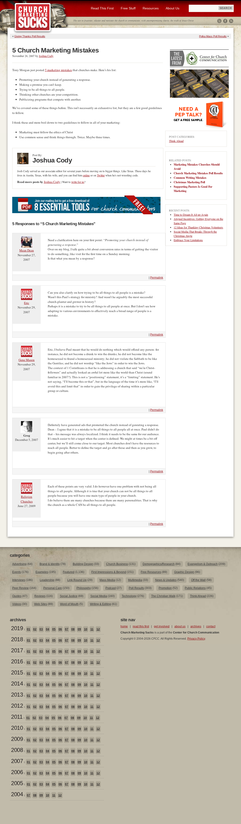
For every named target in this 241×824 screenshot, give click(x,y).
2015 (17, 672)
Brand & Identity (50, 564)
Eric (26, 303)
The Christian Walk (163, 596)
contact (210, 626)
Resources (151, 8)
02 (34, 629)
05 (54, 629)
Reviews (39, 596)
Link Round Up (77, 580)
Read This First (102, 8)
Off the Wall (198, 580)
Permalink (156, 277)
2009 (17, 739)
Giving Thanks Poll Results (29, 36)
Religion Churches (27, 499)
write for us (77, 182)
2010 (17, 728)
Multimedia (135, 580)
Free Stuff (128, 8)
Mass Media (107, 580)
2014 (17, 683)
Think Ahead (176, 141)
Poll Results (136, 588)
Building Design (83, 564)
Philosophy (83, 588)
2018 (17, 639)
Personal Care (52, 588)
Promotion (165, 588)
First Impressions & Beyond (108, 572)
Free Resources (151, 572)
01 (28, 629)
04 (47, 629)
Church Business (117, 564)
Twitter (219, 21)
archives (195, 626)
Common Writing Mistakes (190, 178)
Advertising (19, 564)
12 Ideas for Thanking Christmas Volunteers (198, 227)
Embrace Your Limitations (188, 240)
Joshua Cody (46, 56)
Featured (68, 572)
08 (73, 629)
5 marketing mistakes (58, 70)
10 (85, 629)
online (86, 175)
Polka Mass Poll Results (213, 36)
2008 (17, 750)
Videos (16, 604)
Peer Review (20, 588)
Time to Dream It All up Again (191, 214)
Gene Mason (27, 360)
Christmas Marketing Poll (189, 182)
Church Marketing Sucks (32, 17)
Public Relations (195, 588)
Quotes (16, 596)
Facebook (225, 21)
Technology (129, 596)
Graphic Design (184, 572)
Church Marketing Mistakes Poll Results (198, 173)
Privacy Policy (196, 638)
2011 (16, 717)
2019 (17, 628)
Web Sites (40, 604)
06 (60, 629)
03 (41, 629)
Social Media (98, 596)
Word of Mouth (69, 604)
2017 (17, 650)
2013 (17, 694)
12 (98, 629)
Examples (42, 572)
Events (16, 572)
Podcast (110, 588)
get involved (161, 626)
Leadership (47, 580)
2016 (17, 661)
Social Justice (68, 596)
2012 (17, 705)
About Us (172, 8)
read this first (141, 626)
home (124, 626)
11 (91, 629)
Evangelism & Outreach (203, 564)
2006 (17, 772)
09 (79, 629)
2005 (17, 783)
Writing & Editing (100, 604)
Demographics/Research (159, 564)
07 (66, 629)
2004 (17, 794)
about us (179, 626)
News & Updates (166, 580)
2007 (17, 761)
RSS (231, 21)
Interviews (18, 580)
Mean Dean (26, 250)
